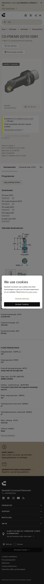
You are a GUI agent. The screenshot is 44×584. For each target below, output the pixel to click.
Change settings (22, 299)
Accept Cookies (22, 304)
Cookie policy (32, 292)
